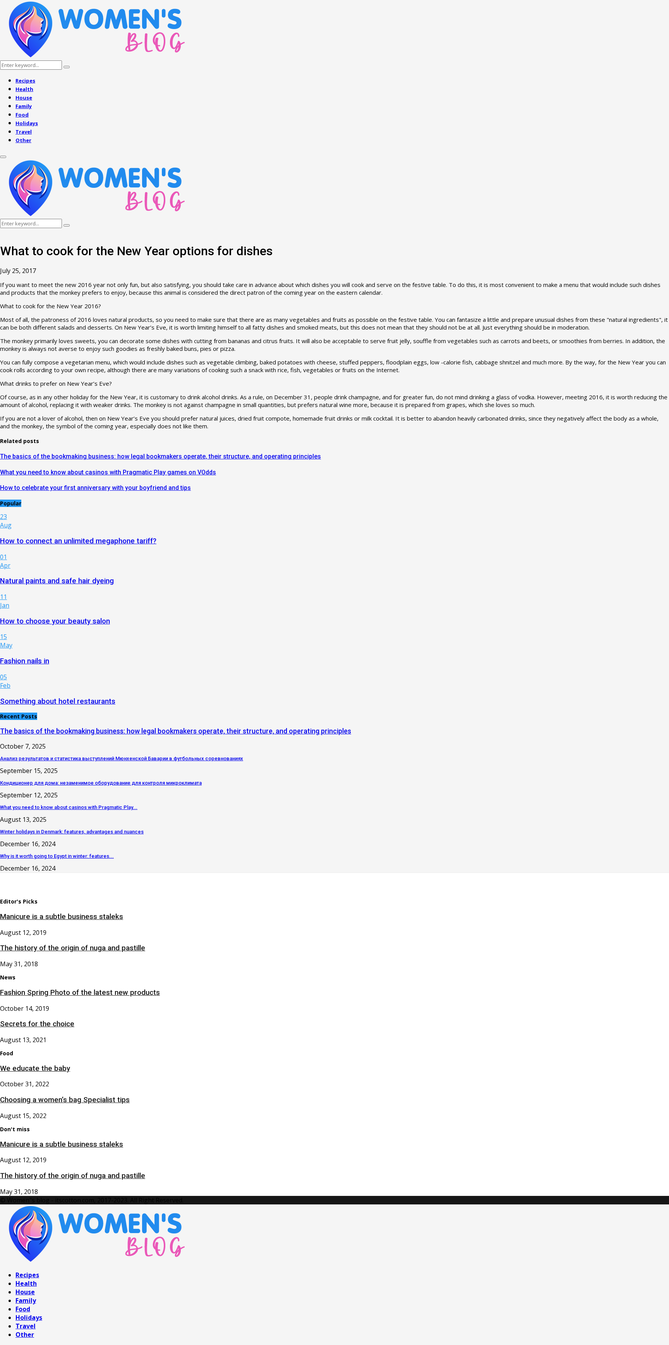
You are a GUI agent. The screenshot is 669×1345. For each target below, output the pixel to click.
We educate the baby (35, 1068)
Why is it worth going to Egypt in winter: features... (57, 856)
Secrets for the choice (37, 1024)
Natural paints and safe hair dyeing (57, 581)
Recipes (25, 80)
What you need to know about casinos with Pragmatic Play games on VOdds (108, 472)
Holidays (26, 123)
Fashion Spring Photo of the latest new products (80, 992)
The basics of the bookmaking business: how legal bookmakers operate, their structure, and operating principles (160, 456)
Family (23, 106)
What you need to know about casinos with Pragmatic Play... (68, 807)
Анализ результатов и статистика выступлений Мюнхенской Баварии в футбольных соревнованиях (121, 758)
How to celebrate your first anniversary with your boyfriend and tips (95, 487)
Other (23, 140)
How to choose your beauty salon (55, 621)
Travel (23, 131)
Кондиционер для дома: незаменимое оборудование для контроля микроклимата (101, 783)
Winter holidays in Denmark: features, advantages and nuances (72, 832)
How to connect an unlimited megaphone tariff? (78, 541)
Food (22, 114)
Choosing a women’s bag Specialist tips (65, 1100)
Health (24, 89)
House (23, 97)
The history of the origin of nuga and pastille (72, 948)
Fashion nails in (24, 661)
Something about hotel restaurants (57, 701)
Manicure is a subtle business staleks (61, 916)
